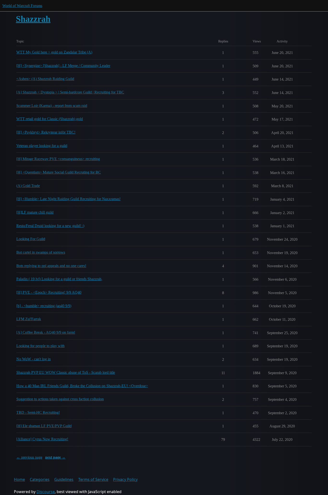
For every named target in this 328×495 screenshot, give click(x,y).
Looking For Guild (30, 239)
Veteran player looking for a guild (41, 146)
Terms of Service (93, 479)
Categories (39, 479)
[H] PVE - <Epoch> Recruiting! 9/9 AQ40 (48, 292)
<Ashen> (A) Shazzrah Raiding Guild (45, 79)
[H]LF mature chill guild (35, 212)
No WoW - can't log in (33, 359)
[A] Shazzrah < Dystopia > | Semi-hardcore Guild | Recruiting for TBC (70, 92)
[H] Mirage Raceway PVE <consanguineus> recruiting (58, 159)
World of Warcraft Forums (22, 6)
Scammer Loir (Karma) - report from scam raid (51, 106)
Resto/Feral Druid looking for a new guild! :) (50, 226)
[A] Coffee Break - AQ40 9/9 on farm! (45, 332)
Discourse (45, 491)
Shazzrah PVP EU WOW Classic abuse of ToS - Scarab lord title (65, 372)
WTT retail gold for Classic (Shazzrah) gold (49, 119)
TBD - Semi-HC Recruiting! (38, 412)
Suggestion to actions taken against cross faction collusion (60, 399)
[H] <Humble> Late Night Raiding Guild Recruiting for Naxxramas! (68, 199)
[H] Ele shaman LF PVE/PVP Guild (44, 426)
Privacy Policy (125, 479)
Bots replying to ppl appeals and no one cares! (51, 266)
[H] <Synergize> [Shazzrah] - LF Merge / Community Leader (63, 66)
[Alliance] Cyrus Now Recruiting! (42, 439)
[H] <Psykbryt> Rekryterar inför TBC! (45, 132)
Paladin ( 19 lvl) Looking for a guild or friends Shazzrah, (59, 279)
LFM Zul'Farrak (28, 319)
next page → (55, 457)
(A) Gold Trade (28, 186)
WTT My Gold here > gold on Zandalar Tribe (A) (54, 52)
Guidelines (63, 479)
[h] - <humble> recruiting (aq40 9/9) (43, 306)
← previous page (29, 457)
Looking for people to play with (40, 346)
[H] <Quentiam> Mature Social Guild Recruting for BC (58, 172)
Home (19, 479)
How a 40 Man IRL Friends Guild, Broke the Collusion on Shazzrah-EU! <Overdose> (82, 386)
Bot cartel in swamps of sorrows (40, 252)
